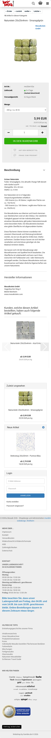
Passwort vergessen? (15, 506)
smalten (27, 695)
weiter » (28, 11)
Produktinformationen (11, 639)
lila (32, 682)
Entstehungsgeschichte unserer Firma (17, 628)
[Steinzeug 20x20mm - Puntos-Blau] (25, 442)
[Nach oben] (43, 733)
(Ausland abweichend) (32, 93)
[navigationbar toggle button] (47, 3)
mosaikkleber (23, 689)
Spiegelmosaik (29, 677)
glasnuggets (37, 680)
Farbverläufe (7, 646)
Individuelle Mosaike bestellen (14, 644)
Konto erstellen (13, 502)
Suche (39, 677)
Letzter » (37, 11)
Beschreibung (12, 170)
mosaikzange (32, 689)
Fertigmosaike (8, 652)
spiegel (24, 699)
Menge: (7, 104)
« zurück (18, 11)
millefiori (31, 686)
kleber (28, 683)
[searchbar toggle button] (33, 3)
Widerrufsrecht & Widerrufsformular (16, 541)
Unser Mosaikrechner (10, 636)
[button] (8, 132)
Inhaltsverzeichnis (9, 634)
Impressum (6, 532)
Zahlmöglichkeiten (9, 547)
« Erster (9, 11)
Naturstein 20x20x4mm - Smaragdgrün (25, 410)
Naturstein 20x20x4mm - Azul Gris (25, 343)
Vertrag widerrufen (11, 727)
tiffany (30, 699)
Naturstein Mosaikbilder (11, 657)
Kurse (4, 641)
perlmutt (28, 693)
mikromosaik (21, 686)
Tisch (12, 680)
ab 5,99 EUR (25, 415)
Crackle (12, 677)
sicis (21, 695)
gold (19, 682)
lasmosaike (8, 654)
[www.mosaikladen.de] (7, 3)
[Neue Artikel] (43, 427)
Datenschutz (7, 551)
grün (23, 682)
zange (35, 699)
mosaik (15, 689)
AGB (4, 544)
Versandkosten (8, 538)
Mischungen (7, 649)
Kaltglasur (19, 677)
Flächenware (32, 644)
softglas (17, 699)
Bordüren (41, 644)
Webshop (17, 734)
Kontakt (5, 535)
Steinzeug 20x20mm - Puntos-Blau (25, 456)
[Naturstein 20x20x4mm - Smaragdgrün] (25, 46)
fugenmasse (27, 680)
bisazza (18, 680)
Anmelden (25, 496)
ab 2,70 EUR (25, 461)
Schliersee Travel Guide (11, 659)
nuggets (22, 693)
